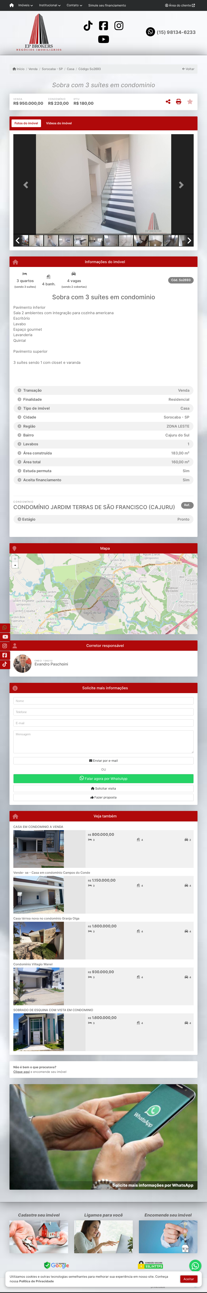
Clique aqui (21, 1072)
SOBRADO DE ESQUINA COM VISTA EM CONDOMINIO (53, 1010)
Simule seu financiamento (107, 5)
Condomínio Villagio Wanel (33, 964)
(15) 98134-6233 (176, 32)
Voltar (189, 69)
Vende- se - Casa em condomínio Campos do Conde (51, 873)
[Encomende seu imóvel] (168, 1236)
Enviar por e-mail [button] (105, 761)
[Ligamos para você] (103, 1236)
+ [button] (15, 558)
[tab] (26, 123)
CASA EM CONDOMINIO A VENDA (38, 827)
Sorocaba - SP (52, 69)
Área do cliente (180, 5)
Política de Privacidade (36, 1281)
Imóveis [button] (24, 5)
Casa (70, 69)
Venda (33, 69)
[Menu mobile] (12, 5)
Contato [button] (73, 5)
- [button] (15, 565)
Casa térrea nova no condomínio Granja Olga (46, 918)
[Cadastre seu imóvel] (39, 1236)
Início (20, 69)
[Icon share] (88, 25)
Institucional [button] (48, 5)
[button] (26, 184)
